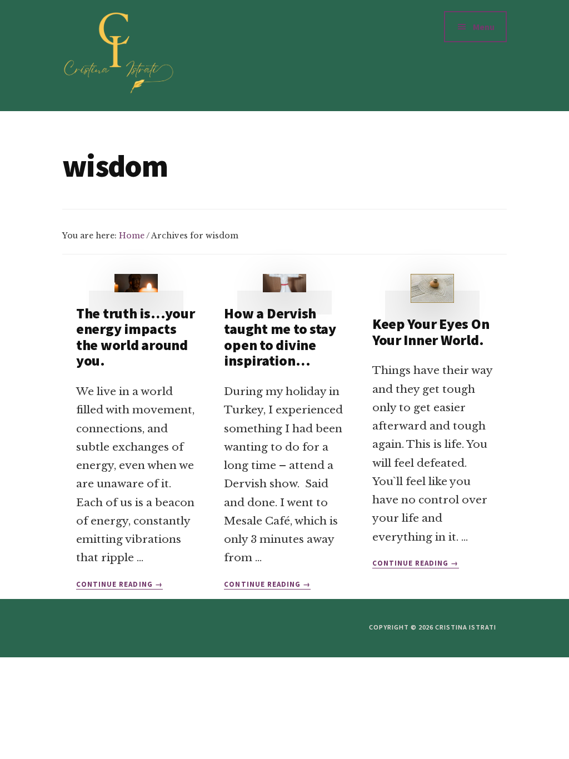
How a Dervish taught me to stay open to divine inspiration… (280, 337)
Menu (484, 26)
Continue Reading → (119, 585)
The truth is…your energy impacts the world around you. (135, 337)
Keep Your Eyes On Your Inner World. (431, 331)
